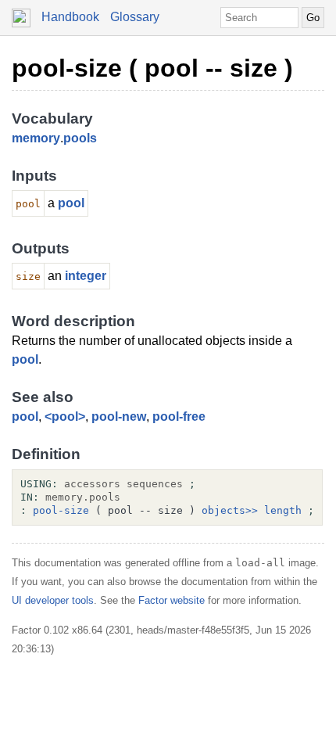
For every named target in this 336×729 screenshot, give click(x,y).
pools (80, 138)
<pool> (65, 416)
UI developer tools (53, 600)
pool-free (179, 416)
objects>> (230, 510)
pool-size (61, 510)
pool (71, 203)
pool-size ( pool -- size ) (152, 68)
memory (36, 138)
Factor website (171, 600)
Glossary (134, 16)
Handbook (70, 16)
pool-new (118, 416)
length (283, 510)
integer (85, 275)
